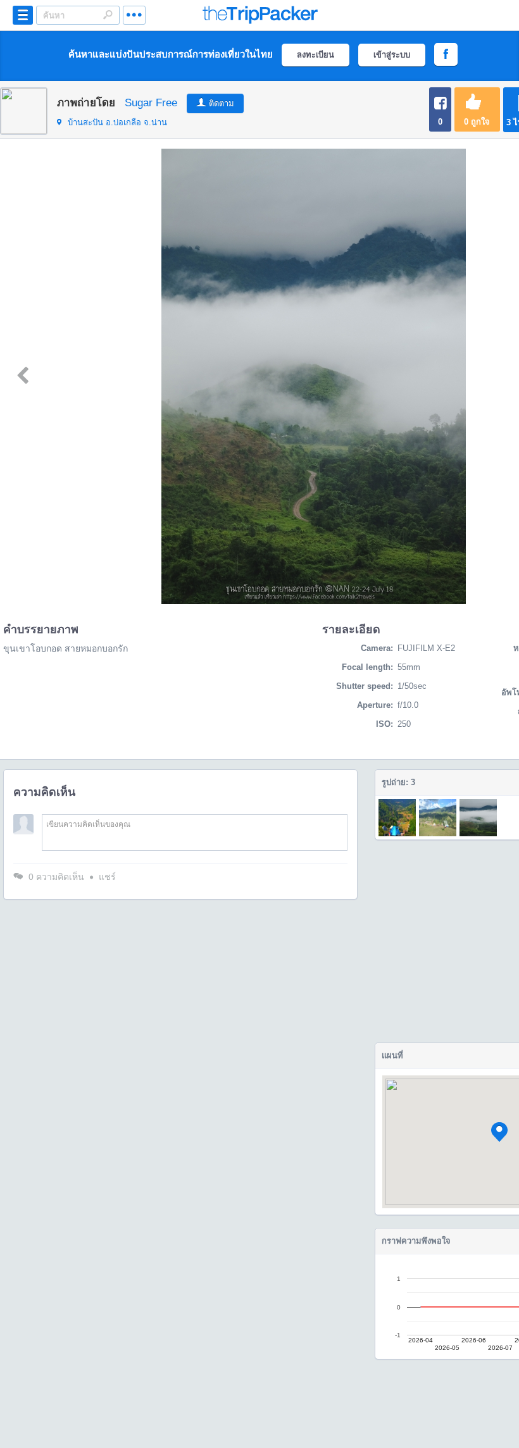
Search (107, 14)
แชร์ (107, 877)
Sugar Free (151, 103)
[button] (499, 1132)
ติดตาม (221, 103)
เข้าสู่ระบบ (391, 54)
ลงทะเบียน (315, 54)
